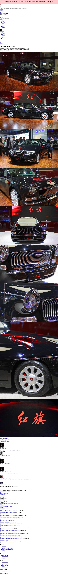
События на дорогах (5, 557)
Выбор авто (2, 510)
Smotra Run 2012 (5, 563)
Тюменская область (3, 517)
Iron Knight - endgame (3, 496)
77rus (4, 494)
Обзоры (3, 22)
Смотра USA (2, 522)
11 (0, 534)
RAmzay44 (2, 478)
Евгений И (2, 31)
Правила (3, 550)
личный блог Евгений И (4, 44)
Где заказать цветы (10, 518)
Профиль (3, 32)
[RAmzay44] (1, 477)
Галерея (3, 35)
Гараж (3, 33)
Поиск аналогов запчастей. (10, 541)
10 (0, 524)
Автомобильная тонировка (11, 517)
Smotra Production (5, 556)
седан (5, 441)
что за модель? (11, 525)
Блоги (3, 21)
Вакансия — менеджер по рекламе (7, 549)
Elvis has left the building (4, 493)
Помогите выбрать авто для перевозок (11, 510)
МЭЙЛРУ (6, 438)
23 (0, 511)
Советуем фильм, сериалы (16, 515)
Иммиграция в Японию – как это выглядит (12, 536)
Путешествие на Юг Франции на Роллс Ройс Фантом (14, 533)
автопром (8, 441)
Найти (1, 19)
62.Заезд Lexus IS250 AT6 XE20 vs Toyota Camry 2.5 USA (9, 503)
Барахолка (3, 27)
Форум (3, 26)
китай (3, 441)
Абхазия (7, 540)
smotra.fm (3, 558)
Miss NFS (3, 566)
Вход (1, 13)
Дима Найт (2, 497)
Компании (3, 24)
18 (3, 502)
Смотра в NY (7, 522)
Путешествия (2, 528)
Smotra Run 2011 (5, 564)
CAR (4, 497)
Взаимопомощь (2, 541)
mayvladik (1, 507)
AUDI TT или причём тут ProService (6, 506)
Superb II (6, 520)
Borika (1, 504)
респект (1, 43)
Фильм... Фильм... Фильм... (10, 512)
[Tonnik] (1, 454)
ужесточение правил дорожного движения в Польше (14, 538)
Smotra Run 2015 (5, 555)
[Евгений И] (1, 30)
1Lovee (2, 463)
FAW (5, 440)
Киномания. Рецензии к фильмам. (5, 515)
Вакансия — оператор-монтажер (7, 548)
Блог (3, 34)
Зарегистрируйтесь (3, 491)
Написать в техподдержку (4, 573)
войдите (9, 491)
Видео (3, 23)
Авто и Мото (4, 20)
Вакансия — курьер (5, 547)
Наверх (1, 12)
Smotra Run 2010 (5, 565)
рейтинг (1, 40)
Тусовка (3, 25)
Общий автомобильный (4, 523)
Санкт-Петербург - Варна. (10, 535)
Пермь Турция (8, 528)
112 (0, 513)
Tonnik (2, 455)
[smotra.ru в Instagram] (2, 7)
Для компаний (4, 571)
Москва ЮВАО (2, 512)
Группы (3, 36)
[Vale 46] (1, 484)
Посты (1, 492)
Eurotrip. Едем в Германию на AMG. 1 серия (12, 530)
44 (0, 516)
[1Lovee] (2, 462)
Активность (4, 37)
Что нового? (4, 546)
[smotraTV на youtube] (0, 4)
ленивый (1, 494)
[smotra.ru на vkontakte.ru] (0, 5)
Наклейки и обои (5, 551)
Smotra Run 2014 (5, 562)
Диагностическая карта (12, 523)
